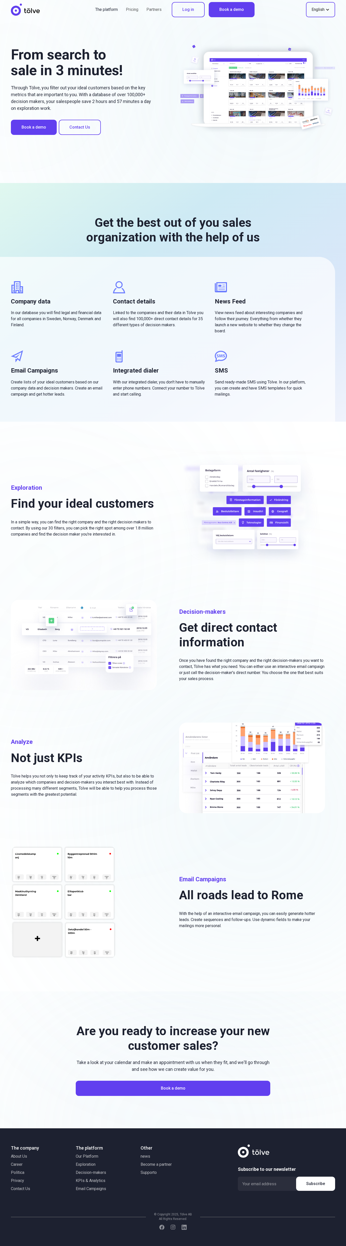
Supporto (149, 1172)
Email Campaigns (91, 1188)
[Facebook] (161, 1227)
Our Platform (87, 1156)
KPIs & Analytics (90, 1180)
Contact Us (79, 127)
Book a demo (231, 9)
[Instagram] (173, 1227)
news (145, 1156)
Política (17, 1172)
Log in (188, 9)
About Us (19, 1156)
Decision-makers (91, 1172)
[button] (320, 10)
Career (17, 1164)
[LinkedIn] (184, 1227)
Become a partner (156, 1164)
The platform (106, 9)
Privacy (17, 1180)
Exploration (85, 1164)
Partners (154, 9)
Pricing (132, 9)
